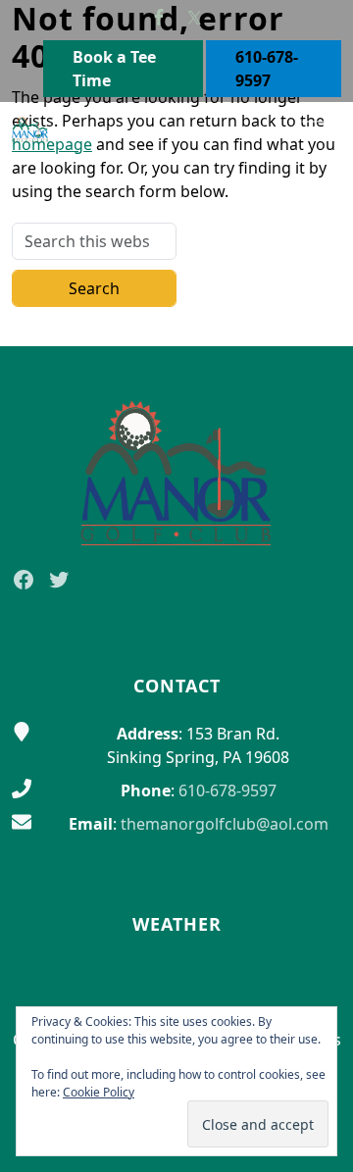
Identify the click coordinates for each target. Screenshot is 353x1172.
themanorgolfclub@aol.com (224, 824)
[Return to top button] (314, 308)
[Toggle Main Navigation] (313, 129)
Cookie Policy (98, 1092)
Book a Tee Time (114, 68)
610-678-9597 (266, 68)
